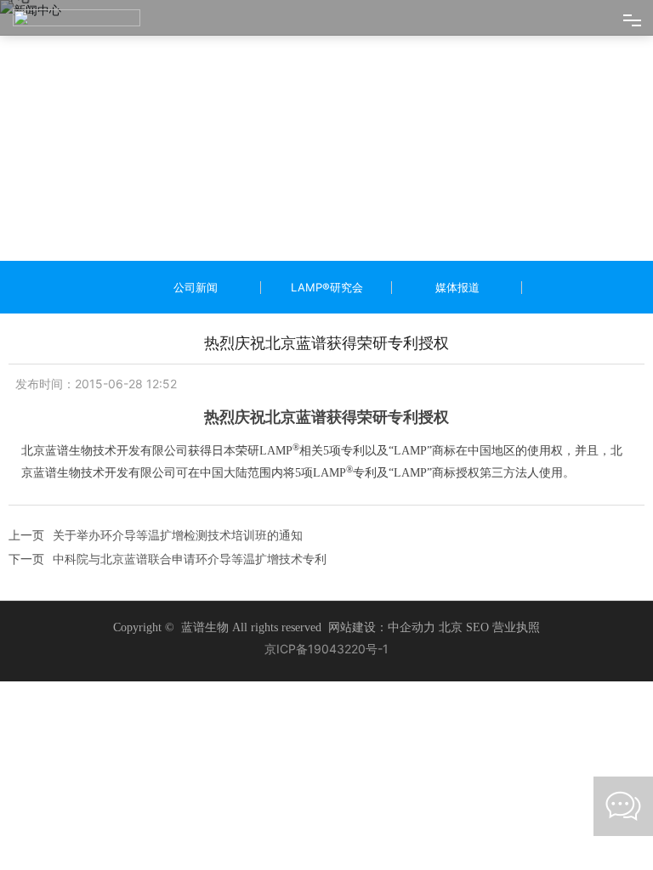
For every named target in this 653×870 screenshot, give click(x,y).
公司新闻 (195, 287)
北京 (451, 627)
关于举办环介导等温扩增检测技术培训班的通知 (178, 535)
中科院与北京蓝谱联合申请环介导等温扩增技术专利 (189, 558)
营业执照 (516, 627)
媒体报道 (457, 287)
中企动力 (411, 627)
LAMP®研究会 (327, 287)
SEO (479, 627)
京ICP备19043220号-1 (326, 648)
